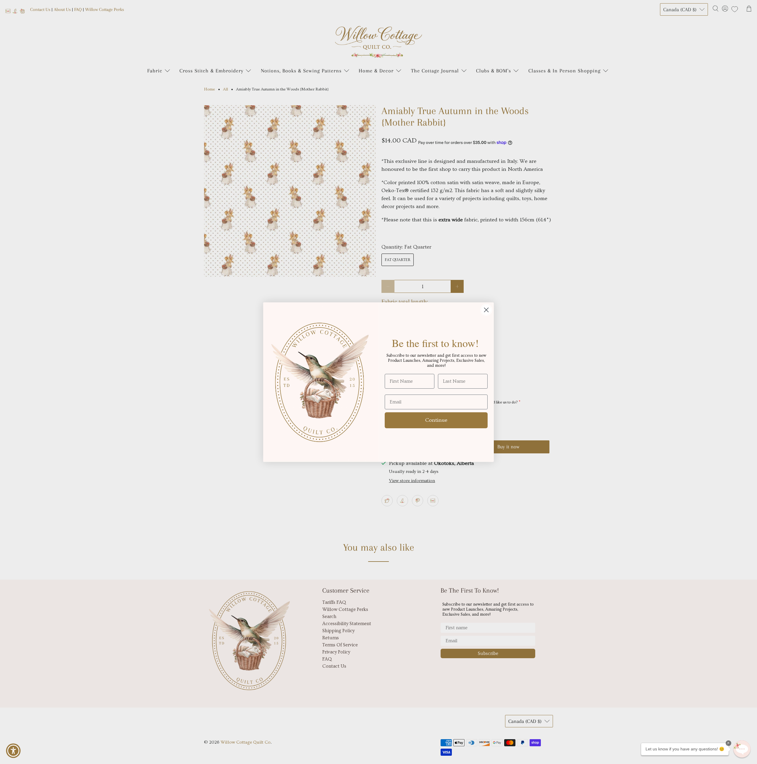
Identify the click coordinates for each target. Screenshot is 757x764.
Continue (436, 420)
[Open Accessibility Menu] (13, 750)
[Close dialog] (486, 310)
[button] (741, 748)
